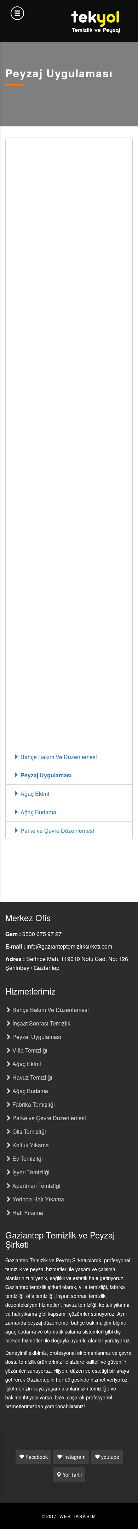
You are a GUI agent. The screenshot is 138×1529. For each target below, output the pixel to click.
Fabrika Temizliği (33, 1104)
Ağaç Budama (37, 812)
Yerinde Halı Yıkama (37, 1199)
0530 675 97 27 (42, 934)
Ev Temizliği (27, 1158)
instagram (74, 1456)
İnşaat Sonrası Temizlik (40, 1023)
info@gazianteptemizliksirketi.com (69, 946)
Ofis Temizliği (28, 1131)
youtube (109, 1456)
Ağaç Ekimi (34, 793)
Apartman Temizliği (36, 1185)
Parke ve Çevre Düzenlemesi (56, 830)
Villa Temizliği (29, 1050)
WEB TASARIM (77, 1516)
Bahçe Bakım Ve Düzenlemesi (58, 757)
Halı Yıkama (27, 1213)
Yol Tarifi (71, 1474)
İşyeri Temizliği (30, 1172)
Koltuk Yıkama (30, 1145)
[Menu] (17, 13)
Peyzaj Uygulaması (45, 775)
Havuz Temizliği (31, 1077)
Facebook (36, 1456)
